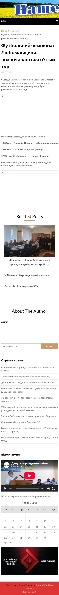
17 (45, 526)
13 (13, 526)
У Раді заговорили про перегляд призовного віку (25, 376)
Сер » (11, 542)
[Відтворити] (5, 488)
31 (45, 538)
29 (29, 538)
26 (5, 538)
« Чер (4, 542)
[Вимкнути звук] (48, 488)
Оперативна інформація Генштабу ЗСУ (21, 422)
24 (45, 532)
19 (5, 532)
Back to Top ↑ (29, 591)
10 (45, 521)
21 (21, 532)
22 (29, 532)
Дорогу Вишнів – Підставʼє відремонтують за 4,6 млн (27, 382)
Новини (14, 30)
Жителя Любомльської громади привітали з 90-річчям (28, 416)
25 (53, 532)
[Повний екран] (53, 488)
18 (53, 526)
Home (4, 30)
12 (5, 526)
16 (37, 526)
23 (37, 532)
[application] (29, 476)
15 (29, 526)
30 (37, 538)
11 (53, 521)
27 (13, 538)
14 (21, 526)
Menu (4, 21)
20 (13, 532)
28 (21, 538)
